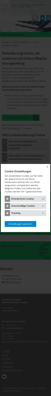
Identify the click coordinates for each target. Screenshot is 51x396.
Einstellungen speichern (20, 224)
